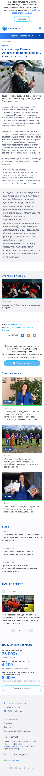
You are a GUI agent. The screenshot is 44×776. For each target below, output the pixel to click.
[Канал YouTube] (15, 768)
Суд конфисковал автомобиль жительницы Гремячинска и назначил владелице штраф (19, 568)
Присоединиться (24, 363)
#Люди (5, 45)
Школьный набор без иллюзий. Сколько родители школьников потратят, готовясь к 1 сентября (22, 537)
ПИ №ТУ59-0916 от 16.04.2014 (16, 746)
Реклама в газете (11, 719)
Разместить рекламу (22, 688)
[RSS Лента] (33, 768)
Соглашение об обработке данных (17, 731)
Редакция (8, 723)
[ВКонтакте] (22, 335)
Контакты (7, 727)
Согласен (22, 19)
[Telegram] (34, 335)
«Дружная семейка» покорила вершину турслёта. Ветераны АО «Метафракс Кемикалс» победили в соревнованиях (21, 463)
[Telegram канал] (28, 768)
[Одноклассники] (28, 335)
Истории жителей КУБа (22, 36)
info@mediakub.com (15, 711)
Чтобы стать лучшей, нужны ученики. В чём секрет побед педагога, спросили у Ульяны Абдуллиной (21, 509)
